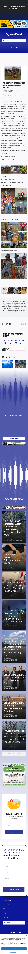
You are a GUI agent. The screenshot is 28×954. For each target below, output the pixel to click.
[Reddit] (8, 95)
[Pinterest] (18, 95)
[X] (6, 95)
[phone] (18, 8)
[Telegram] (15, 95)
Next (22, 324)
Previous (8, 324)
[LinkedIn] (11, 95)
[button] (26, 935)
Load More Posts (14, 754)
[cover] (14, 66)
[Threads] (5, 343)
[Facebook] (3, 95)
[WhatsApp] (13, 95)
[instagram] (13, 8)
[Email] (20, 95)
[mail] (16, 8)
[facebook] (10, 8)
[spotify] (20, 932)
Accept (14, 948)
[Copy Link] (23, 95)
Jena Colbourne (8, 91)
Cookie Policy (13, 952)
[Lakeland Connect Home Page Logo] (14, 32)
